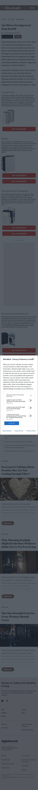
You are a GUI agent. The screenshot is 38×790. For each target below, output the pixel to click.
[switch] (30, 400)
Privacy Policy (31, 431)
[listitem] (19, 395)
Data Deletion (7, 431)
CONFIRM (12, 423)
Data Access (19, 431)
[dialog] (19, 395)
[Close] (34, 359)
